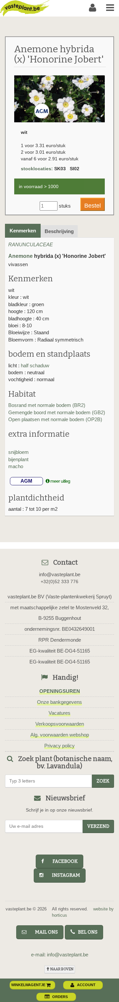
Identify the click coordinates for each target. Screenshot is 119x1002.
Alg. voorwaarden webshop (59, 735)
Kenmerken (23, 230)
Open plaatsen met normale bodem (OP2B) (55, 419)
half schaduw (35, 365)
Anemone (20, 256)
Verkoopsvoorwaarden (59, 724)
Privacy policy (59, 745)
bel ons (86, 932)
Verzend (98, 826)
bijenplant (18, 459)
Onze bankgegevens (59, 702)
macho (15, 466)
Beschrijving (59, 231)
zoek (103, 781)
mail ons (43, 932)
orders (60, 997)
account (86, 985)
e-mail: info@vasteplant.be (59, 954)
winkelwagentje (28, 985)
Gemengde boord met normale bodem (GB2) (56, 412)
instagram (63, 875)
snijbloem (18, 452)
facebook (62, 861)
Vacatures (59, 713)
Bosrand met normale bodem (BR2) (46, 405)
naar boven (61, 969)
